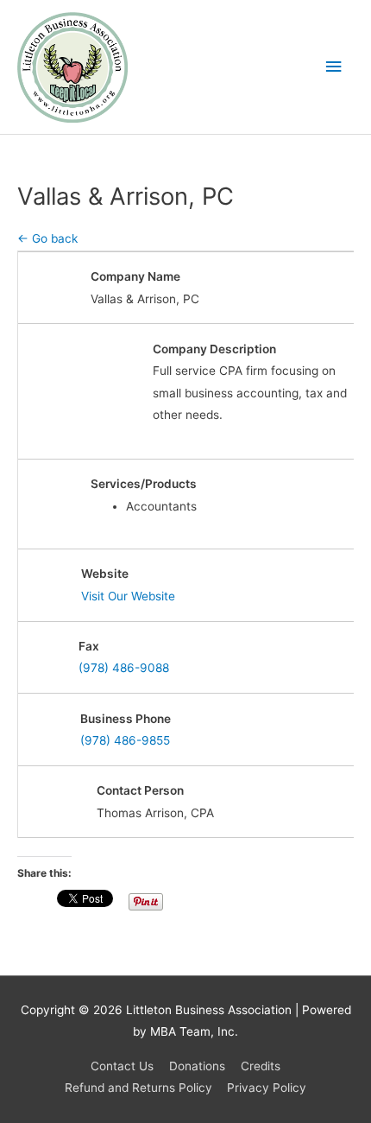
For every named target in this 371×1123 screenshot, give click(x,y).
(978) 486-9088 (124, 668)
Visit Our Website (128, 596)
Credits (260, 1066)
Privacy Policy (266, 1087)
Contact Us (122, 1066)
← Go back (47, 238)
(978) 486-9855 (125, 740)
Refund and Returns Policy (138, 1087)
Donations (197, 1066)
